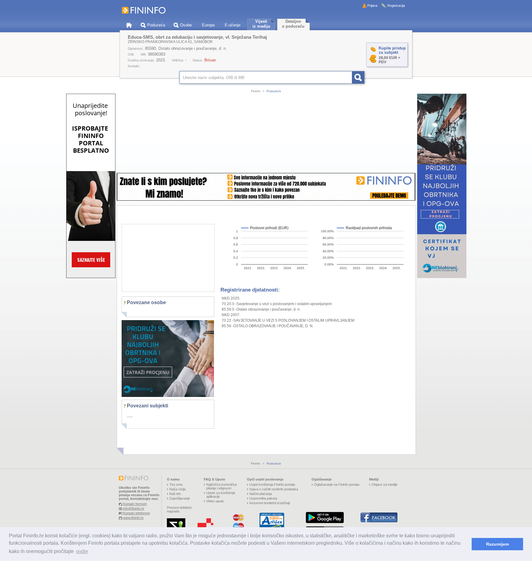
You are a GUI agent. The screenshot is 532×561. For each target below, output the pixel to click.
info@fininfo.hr (133, 508)
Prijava (372, 5)
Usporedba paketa (263, 498)
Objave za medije (384, 484)
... (130, 415)
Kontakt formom (135, 504)
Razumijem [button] (497, 544)
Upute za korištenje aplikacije (220, 494)
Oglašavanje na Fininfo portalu (336, 484)
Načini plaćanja (260, 494)
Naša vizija (177, 489)
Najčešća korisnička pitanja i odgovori (221, 486)
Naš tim (175, 494)
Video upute (215, 501)
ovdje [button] (82, 551)
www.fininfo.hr (133, 518)
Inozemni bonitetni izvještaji (269, 503)
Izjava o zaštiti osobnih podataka (273, 489)
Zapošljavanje (179, 498)
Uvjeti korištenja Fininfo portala (272, 484)
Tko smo (176, 484)
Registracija (396, 5)
